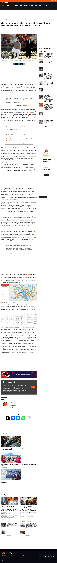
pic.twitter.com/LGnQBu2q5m (26, 251)
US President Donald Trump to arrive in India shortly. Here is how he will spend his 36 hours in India (19, 481)
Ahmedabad (6, 399)
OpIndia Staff (34, 32)
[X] (52, 0)
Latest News (42, 51)
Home (2, 19)
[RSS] (51, 0)
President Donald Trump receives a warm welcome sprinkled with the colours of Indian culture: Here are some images (19, 465)
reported (30, 112)
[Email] (21, 64)
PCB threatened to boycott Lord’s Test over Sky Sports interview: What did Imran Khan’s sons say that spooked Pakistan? (31, 532)
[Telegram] (19, 64)
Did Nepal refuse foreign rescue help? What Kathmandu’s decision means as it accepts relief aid (12, 525)
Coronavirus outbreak (17, 399)
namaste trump (27, 399)
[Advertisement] (21, 540)
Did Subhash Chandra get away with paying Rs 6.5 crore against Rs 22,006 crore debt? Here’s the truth (12, 532)
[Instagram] (50, 0)
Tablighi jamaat (33, 399)
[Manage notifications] (2, 560)
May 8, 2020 (27, 253)
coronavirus (11, 399)
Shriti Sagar (3, 513)
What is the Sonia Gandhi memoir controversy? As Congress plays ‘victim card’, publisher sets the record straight (9, 509)
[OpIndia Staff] (5, 404)
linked (6, 149)
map (4, 273)
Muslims (23, 399)
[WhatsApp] (54, 0)
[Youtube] (55, 0)
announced (27, 274)
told (26, 188)
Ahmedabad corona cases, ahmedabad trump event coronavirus (17, 397)
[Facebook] (49, 0)
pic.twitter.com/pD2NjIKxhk (11, 140)
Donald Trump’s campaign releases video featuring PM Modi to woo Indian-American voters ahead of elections (19, 448)
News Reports (6, 19)
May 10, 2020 (24, 105)
